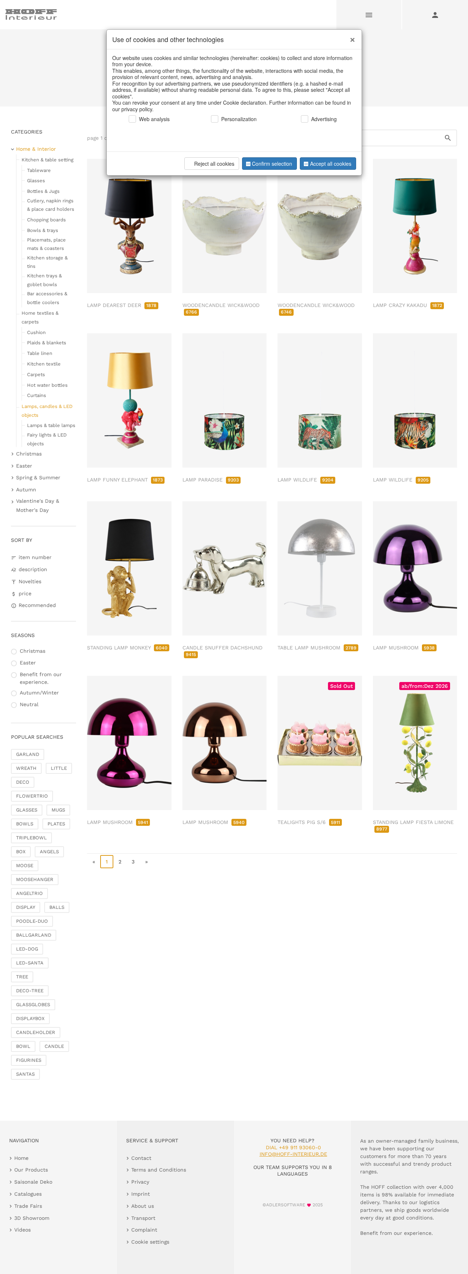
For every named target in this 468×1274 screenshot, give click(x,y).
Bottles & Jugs (43, 191)
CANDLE (54, 1046)
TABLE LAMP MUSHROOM (317, 648)
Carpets (36, 374)
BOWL (23, 1046)
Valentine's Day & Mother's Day (37, 505)
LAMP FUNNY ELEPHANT (125, 480)
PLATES (56, 824)
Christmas (29, 454)
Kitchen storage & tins (47, 262)
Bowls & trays (42, 230)
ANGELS (49, 851)
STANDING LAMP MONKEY (127, 648)
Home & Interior (36, 149)
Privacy (140, 1182)
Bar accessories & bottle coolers (47, 298)
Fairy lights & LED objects (47, 439)
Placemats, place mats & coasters (46, 244)
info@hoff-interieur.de (293, 1154)
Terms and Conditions (158, 1170)
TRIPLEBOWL (31, 837)
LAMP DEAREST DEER (121, 305)
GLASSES (26, 810)
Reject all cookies (214, 163)
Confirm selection (272, 163)
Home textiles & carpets (40, 317)
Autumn (26, 489)
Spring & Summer (38, 477)
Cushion (36, 332)
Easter (24, 466)
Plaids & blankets (46, 342)
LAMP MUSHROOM (404, 648)
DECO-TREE (30, 990)
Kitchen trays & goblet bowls (44, 280)
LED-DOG (27, 949)
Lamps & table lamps (51, 425)
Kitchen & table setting (47, 159)
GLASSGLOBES (33, 1004)
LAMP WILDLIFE (305, 480)
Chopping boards (46, 219)
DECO (22, 782)
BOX (21, 851)
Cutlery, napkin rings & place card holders (50, 205)
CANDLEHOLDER (35, 1032)
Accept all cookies (330, 163)
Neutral (29, 704)
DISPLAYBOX (30, 1018)
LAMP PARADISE (210, 480)
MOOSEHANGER (34, 879)
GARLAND (27, 754)
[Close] (350, 37)
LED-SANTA (30, 963)
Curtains (36, 395)
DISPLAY (25, 907)
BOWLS (24, 824)
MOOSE (24, 865)
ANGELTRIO (29, 893)
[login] (435, 14)
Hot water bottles (47, 385)
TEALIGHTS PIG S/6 (309, 822)
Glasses (36, 180)
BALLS (56, 907)
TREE (22, 976)
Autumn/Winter (39, 693)
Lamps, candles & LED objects (47, 410)
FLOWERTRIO (32, 796)
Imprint (140, 1194)
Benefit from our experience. (41, 678)
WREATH (26, 768)
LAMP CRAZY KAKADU (407, 305)
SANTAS (25, 1074)
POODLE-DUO (32, 921)
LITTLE (59, 768)
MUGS (58, 810)
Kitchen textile (44, 364)
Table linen (39, 353)
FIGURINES (28, 1060)
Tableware (39, 170)
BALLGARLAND (33, 935)
